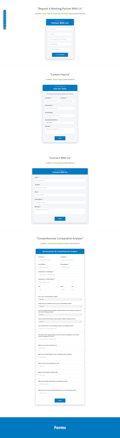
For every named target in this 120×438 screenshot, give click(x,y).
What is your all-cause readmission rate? (48, 363)
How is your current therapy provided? (48, 296)
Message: (48, 126)
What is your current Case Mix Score (47, 345)
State (62, 286)
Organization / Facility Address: (46, 279)
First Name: (48, 98)
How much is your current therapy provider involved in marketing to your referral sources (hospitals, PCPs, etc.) (58, 335)
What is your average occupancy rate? (48, 372)
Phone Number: (49, 112)
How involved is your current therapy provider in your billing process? (55, 325)
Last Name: (63, 98)
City (39, 286)
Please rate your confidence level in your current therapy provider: (55, 303)
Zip (72, 286)
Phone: (36, 192)
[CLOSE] (4, 28)
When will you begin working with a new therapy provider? (52, 381)
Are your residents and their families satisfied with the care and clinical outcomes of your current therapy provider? (59, 311)
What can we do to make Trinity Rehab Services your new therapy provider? (57, 390)
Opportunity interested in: (51, 120)
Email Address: (49, 105)
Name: (37, 177)
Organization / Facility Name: (46, 271)
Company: (37, 184)
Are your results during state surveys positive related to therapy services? (57, 319)
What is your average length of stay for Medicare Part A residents (55, 354)
